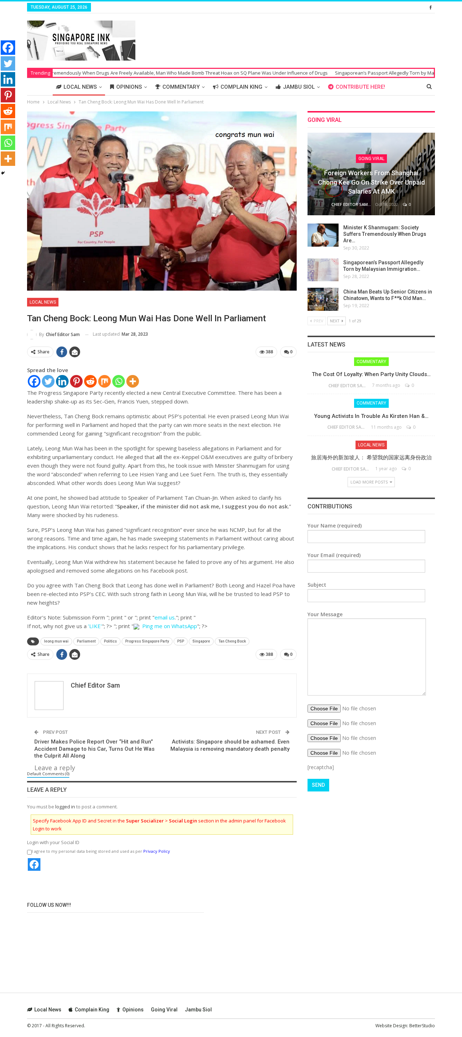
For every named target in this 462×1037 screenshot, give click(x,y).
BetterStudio (422, 1026)
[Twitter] (48, 381)
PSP (180, 641)
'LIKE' (95, 626)
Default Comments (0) (48, 773)
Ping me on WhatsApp (169, 626)
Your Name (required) (335, 525)
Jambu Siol (299, 87)
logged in (65, 806)
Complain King (241, 87)
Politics (110, 641)
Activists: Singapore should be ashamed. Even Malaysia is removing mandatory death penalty (229, 745)
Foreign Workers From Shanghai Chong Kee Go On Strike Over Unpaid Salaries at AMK (371, 182)
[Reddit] (90, 381)
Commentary (181, 87)
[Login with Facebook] (34, 864)
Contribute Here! (360, 87)
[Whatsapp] (118, 381)
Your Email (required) (334, 555)
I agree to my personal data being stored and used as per (101, 851)
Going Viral (371, 158)
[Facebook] (34, 381)
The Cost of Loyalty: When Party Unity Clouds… (371, 374)
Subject (317, 584)
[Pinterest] (76, 381)
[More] (132, 381)
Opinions (129, 87)
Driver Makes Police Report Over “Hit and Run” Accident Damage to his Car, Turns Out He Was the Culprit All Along (94, 748)
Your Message (325, 614)
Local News (80, 87)
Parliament (86, 641)
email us (164, 617)
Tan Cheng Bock (232, 641)
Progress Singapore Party (147, 641)
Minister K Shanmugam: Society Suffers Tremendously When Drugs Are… (384, 234)
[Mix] (104, 381)
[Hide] (3, 173)
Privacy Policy (156, 851)
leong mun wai (56, 641)
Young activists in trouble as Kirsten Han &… (371, 416)
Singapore (201, 641)
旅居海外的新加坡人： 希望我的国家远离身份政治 (371, 457)
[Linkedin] (62, 381)
